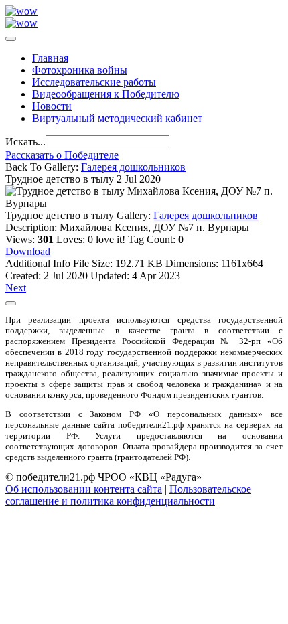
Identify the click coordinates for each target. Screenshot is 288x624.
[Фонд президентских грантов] (21, 23)
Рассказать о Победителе (62, 155)
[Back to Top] (10, 303)
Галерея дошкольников (133, 167)
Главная (50, 58)
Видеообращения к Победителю (105, 94)
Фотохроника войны (79, 70)
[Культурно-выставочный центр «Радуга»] (21, 11)
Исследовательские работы (94, 82)
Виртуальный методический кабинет (117, 118)
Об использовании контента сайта (83, 489)
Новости (52, 106)
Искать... (25, 141)
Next (15, 287)
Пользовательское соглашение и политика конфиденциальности (128, 495)
